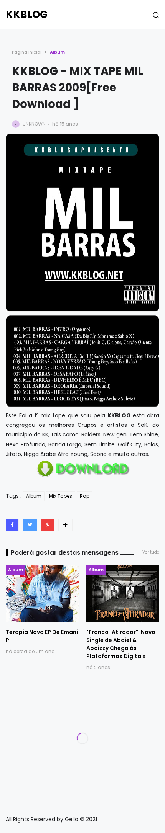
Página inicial (26, 52)
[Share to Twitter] (30, 525)
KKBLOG (27, 14)
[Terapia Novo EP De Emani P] (42, 593)
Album (57, 52)
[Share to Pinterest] (47, 525)
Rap (84, 496)
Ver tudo (150, 552)
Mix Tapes (60, 496)
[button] (155, 14)
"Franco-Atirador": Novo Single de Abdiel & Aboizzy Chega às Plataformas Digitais (120, 644)
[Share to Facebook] (12, 525)
